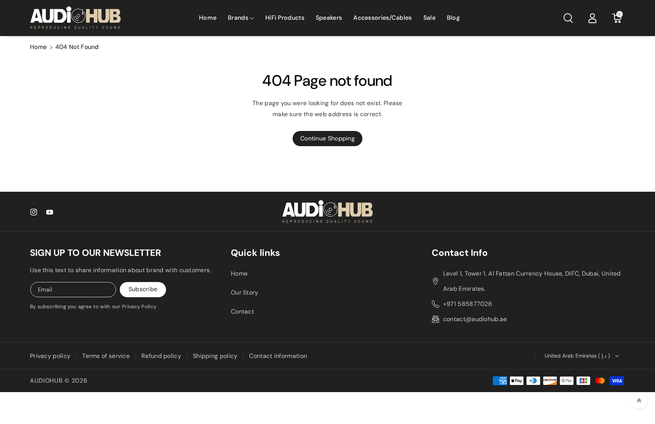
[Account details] (592, 18)
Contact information (278, 356)
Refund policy (161, 356)
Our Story (245, 292)
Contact (242, 311)
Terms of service (106, 356)
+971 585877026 (467, 304)
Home (38, 47)
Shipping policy (215, 356)
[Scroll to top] (639, 400)
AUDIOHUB (46, 381)
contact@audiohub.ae (475, 319)
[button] (241, 18)
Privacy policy (50, 356)
